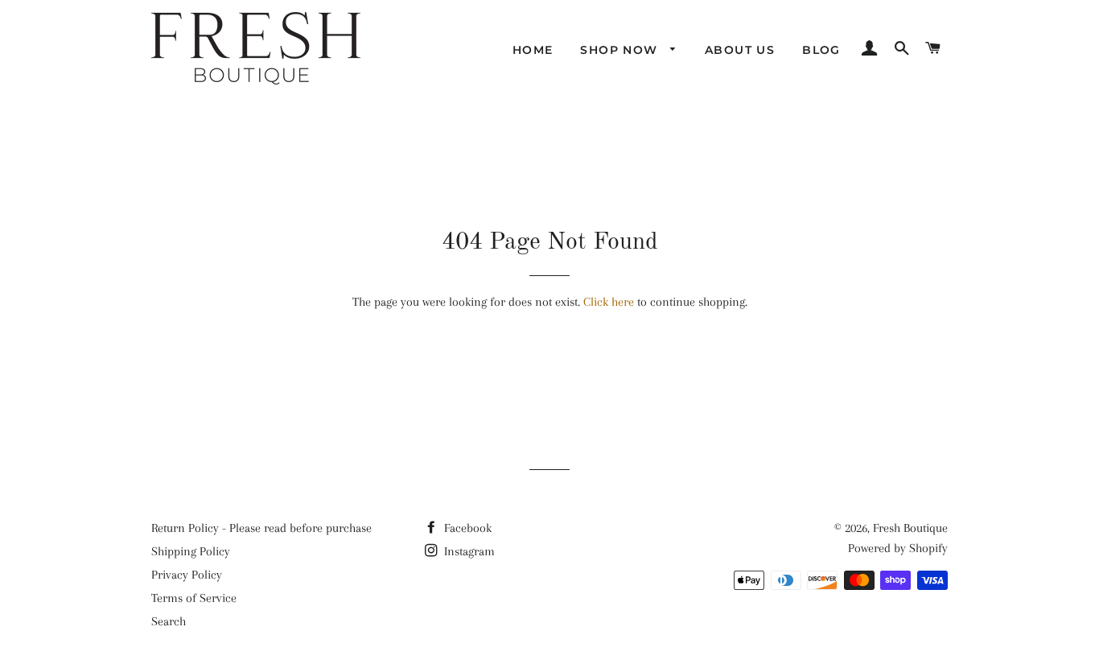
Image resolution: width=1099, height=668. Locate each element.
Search (168, 621)
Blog (821, 50)
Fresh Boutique (910, 528)
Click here (608, 302)
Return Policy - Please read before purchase (261, 528)
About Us (740, 50)
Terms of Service (194, 598)
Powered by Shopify (898, 548)
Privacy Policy (186, 574)
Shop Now (621, 50)
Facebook (466, 528)
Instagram (468, 551)
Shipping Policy (190, 551)
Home (533, 50)
